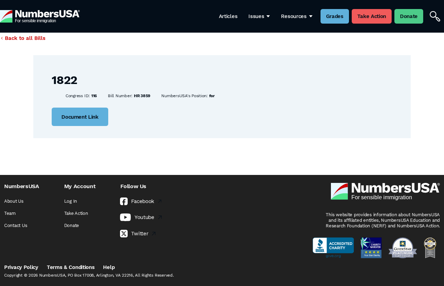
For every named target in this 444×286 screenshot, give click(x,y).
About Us (14, 201)
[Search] (435, 16)
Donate (71, 225)
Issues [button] (256, 16)
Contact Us (15, 225)
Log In (70, 201)
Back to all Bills (25, 38)
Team (10, 213)
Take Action (76, 213)
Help (108, 267)
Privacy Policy (21, 267)
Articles (228, 16)
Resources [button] (293, 16)
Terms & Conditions (71, 267)
